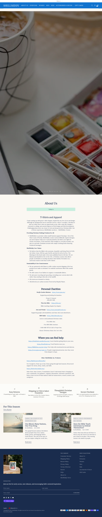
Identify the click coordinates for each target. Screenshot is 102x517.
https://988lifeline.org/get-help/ (38, 422)
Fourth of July (37, 493)
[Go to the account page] (95, 5)
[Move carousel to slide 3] (48, 266)
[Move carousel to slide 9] (57, 266)
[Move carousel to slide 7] (54, 266)
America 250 (28, 493)
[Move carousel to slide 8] (56, 266)
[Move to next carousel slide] (60, 267)
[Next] (62, 1)
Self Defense (77, 496)
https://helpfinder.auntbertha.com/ (39, 416)
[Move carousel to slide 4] (49, 266)
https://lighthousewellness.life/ (36, 436)
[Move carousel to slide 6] (52, 266)
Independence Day (30, 496)
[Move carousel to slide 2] (46, 266)
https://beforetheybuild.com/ (36, 444)
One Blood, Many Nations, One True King (35, 500)
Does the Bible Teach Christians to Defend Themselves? (81, 501)
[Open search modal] (92, 5)
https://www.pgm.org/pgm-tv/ (37, 425)
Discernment (88, 493)
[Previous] (39, 1)
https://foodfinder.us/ (43, 419)
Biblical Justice (78, 493)
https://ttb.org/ (56, 378)
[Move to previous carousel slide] (42, 267)
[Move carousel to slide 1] (44, 266)
